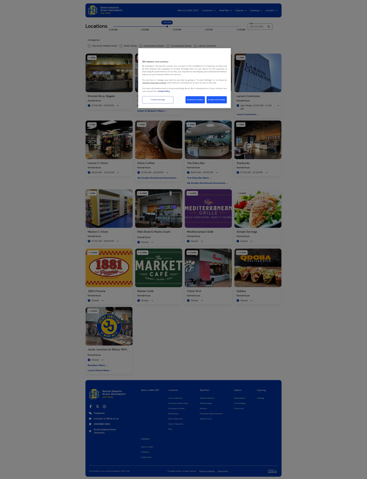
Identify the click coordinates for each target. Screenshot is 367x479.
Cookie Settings (158, 100)
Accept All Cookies (216, 100)
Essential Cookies (195, 100)
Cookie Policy (164, 91)
